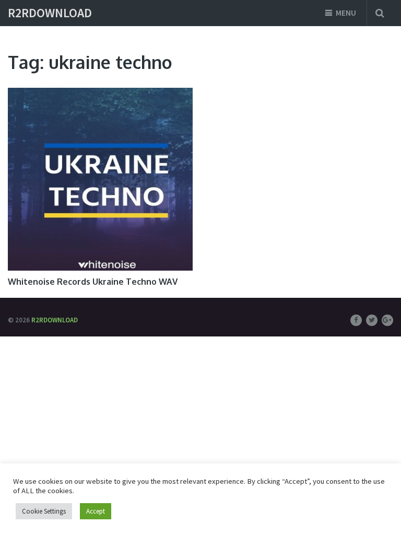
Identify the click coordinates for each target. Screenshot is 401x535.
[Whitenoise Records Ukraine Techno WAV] (100, 179)
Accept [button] (95, 511)
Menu (346, 13)
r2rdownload (50, 13)
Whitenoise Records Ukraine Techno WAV (93, 281)
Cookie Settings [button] (44, 511)
